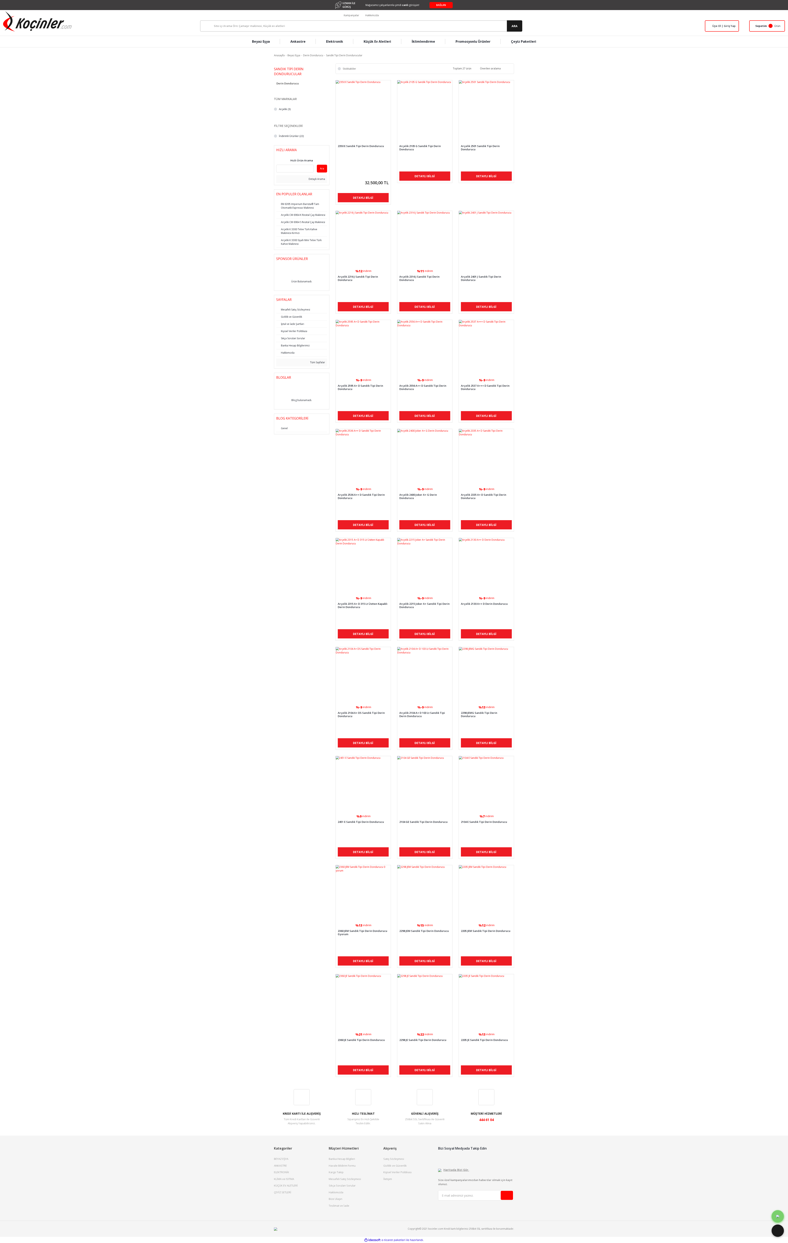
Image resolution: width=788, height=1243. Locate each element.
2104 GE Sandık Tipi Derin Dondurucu (423, 822)
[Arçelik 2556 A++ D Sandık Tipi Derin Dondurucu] (424, 347)
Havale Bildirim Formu (342, 1165)
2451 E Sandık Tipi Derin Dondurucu (361, 822)
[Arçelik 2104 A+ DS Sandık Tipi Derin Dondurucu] (363, 674)
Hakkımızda (372, 15)
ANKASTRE (280, 1165)
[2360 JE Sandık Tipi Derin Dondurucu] (363, 1001)
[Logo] (37, 21)
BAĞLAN (441, 5)
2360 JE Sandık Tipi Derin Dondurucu (361, 1040)
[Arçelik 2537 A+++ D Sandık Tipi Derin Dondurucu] (486, 347)
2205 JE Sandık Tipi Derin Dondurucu (484, 1040)
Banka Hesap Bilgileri (342, 1159)
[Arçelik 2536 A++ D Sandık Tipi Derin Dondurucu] (363, 456)
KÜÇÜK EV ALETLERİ (286, 1185)
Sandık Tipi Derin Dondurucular (344, 55)
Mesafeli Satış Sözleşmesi (345, 1179)
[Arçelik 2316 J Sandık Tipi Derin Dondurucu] (424, 238)
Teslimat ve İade (339, 1205)
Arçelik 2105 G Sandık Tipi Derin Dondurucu (420, 147)
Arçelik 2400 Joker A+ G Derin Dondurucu (418, 496)
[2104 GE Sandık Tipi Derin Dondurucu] (424, 783)
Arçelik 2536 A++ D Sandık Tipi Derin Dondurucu (361, 496)
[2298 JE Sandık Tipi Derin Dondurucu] (424, 1001)
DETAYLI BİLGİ (363, 198)
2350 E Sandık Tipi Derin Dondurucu (361, 146)
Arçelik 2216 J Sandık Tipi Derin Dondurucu (358, 278)
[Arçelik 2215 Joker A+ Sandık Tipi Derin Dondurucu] (424, 565)
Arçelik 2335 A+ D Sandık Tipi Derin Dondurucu (483, 496)
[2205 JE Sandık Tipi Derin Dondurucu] (486, 1001)
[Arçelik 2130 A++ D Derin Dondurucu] (486, 565)
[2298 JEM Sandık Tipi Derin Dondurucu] (424, 892)
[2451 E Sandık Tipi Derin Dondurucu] (363, 783)
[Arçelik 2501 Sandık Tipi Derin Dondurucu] (486, 107)
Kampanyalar (351, 15)
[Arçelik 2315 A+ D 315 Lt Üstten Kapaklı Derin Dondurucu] (363, 565)
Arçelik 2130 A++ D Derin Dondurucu (484, 604)
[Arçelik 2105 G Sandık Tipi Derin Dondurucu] (424, 107)
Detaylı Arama (316, 179)
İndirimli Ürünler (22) (291, 136)
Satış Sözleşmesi (393, 1159)
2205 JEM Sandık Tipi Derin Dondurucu (485, 931)
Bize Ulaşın (335, 1199)
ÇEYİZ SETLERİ (282, 1192)
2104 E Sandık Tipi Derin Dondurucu (484, 822)
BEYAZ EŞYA (281, 1159)
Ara (322, 168)
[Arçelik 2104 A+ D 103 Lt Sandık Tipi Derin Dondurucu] (424, 674)
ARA (515, 26)
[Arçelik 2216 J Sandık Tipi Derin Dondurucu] (363, 238)
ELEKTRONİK (281, 1172)
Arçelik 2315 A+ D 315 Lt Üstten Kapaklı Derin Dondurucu (362, 605)
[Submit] (507, 1195)
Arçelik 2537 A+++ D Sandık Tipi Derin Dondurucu (485, 387)
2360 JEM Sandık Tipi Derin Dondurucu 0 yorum (362, 932)
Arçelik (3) (285, 109)
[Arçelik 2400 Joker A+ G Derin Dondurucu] (424, 456)
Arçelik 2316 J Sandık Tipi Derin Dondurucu (419, 278)
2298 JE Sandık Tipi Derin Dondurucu (422, 1040)
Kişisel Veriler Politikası (397, 1172)
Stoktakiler (349, 68)
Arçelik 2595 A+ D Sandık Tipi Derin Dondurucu (360, 387)
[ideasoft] (372, 1240)
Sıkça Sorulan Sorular (342, 1185)
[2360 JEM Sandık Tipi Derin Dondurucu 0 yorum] (363, 892)
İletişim (387, 1179)
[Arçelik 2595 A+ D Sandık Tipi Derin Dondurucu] (363, 347)
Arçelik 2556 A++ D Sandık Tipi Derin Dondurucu (422, 387)
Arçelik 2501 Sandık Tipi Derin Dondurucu (480, 147)
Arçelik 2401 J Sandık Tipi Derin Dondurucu (481, 278)
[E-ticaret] (393, 1240)
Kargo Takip (336, 1172)
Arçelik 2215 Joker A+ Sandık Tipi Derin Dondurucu (424, 605)
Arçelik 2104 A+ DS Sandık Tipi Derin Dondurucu (361, 714)
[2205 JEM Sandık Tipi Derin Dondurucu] (486, 892)
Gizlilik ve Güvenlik (395, 1165)
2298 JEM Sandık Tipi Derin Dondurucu (424, 931)
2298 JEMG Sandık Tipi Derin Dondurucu (479, 714)
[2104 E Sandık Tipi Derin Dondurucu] (486, 783)
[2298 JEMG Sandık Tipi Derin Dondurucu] (486, 674)
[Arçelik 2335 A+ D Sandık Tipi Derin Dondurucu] (486, 456)
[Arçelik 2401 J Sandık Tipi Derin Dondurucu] (486, 238)
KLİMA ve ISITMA (284, 1179)
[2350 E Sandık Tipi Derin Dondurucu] (363, 107)
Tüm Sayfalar (317, 362)
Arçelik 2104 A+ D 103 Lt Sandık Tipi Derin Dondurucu (422, 714)
